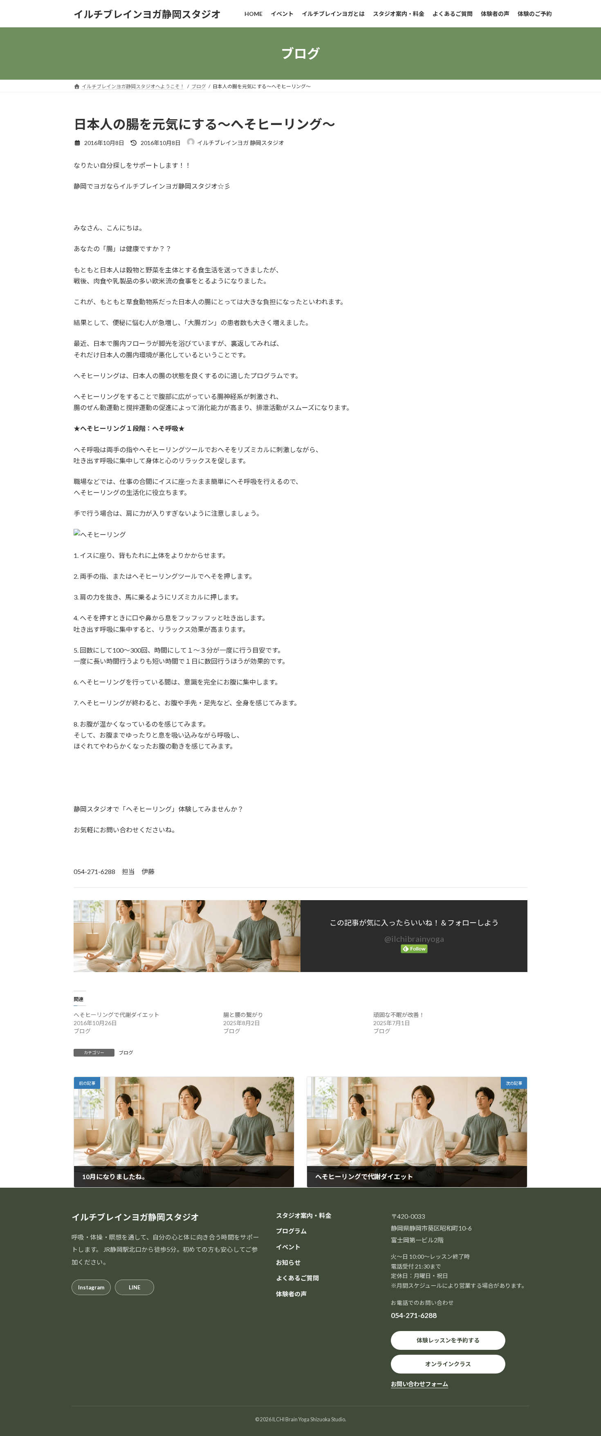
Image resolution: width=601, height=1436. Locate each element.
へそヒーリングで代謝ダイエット (116, 1014)
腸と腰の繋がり (243, 1014)
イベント (288, 1247)
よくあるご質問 (297, 1278)
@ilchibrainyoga (414, 938)
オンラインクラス (448, 1363)
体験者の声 (291, 1294)
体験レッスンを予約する (448, 1340)
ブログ (126, 1053)
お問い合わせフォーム (419, 1383)
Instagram (91, 1287)
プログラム (291, 1231)
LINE (134, 1287)
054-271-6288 (414, 1315)
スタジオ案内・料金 (303, 1215)
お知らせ (288, 1262)
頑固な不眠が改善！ (399, 1014)
